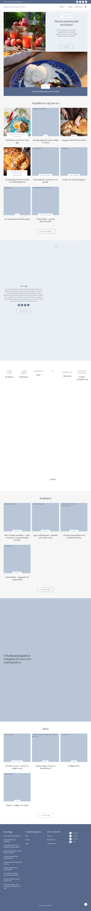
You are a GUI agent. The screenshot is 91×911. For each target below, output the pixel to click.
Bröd (73, 136)
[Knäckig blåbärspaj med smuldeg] (45, 74)
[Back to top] (85, 904)
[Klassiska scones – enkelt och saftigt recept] (17, 748)
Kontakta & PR (51, 839)
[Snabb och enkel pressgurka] (74, 161)
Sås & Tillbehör (74, 175)
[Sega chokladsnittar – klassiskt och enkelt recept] (45, 517)
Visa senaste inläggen (45, 231)
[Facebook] (80, 2)
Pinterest (75, 839)
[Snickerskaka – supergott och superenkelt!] (17, 559)
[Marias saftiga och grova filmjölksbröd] (45, 748)
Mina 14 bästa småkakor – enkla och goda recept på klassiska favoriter (17, 537)
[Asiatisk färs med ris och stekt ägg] (17, 122)
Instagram (75, 833)
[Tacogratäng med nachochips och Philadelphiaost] (17, 161)
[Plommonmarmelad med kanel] (25, 32)
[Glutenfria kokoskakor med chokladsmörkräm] (74, 517)
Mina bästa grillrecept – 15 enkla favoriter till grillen (12, 851)
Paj (45, 86)
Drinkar (27, 839)
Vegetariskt (47, 175)
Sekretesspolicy (51, 843)
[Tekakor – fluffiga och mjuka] (17, 787)
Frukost (41, 215)
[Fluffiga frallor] (74, 748)
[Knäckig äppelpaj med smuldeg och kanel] (45, 122)
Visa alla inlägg (45, 589)
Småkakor (17, 531)
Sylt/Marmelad (66, 16)
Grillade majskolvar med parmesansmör (10, 868)
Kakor (27, 843)
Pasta (41, 175)
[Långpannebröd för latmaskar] (74, 122)
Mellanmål (48, 215)
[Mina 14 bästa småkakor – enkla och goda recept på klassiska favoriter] (17, 517)
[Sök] (85, 7)
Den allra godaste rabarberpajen (17, 219)
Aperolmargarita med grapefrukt (10, 840)
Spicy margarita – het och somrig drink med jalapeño (11, 874)
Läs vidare (66, 47)
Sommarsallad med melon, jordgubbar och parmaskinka (12, 846)
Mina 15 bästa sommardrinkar (12, 835)
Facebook (75, 836)
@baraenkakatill (17, 655)
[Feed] (86, 2)
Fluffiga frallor (74, 766)
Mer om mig (23, 311)
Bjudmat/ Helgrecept (17, 171)
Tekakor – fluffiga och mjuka (17, 805)
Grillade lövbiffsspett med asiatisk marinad (11, 857)
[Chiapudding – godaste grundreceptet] (45, 201)
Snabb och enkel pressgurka (73, 180)
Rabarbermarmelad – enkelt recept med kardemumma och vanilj (12, 886)
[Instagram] (77, 2)
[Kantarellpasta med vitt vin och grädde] (45, 161)
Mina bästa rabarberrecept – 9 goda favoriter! (12, 879)
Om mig (49, 835)
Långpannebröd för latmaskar (74, 140)
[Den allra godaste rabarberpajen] (17, 201)
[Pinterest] (83, 2)
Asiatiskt (11, 134)
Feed (73, 841)
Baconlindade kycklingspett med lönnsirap (13, 863)
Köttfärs (17, 134)
